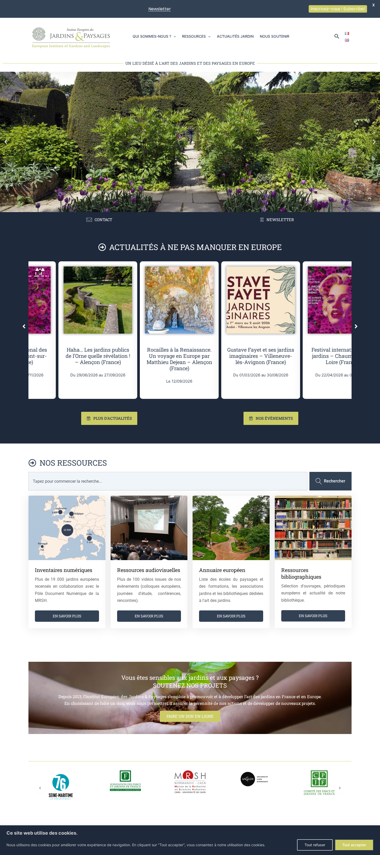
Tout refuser (315, 845)
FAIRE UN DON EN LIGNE (190, 716)
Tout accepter (354, 845)
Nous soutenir (274, 36)
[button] (173, 36)
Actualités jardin (235, 36)
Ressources (194, 36)
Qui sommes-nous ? (152, 36)
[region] (190, 840)
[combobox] (167, 481)
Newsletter (159, 9)
